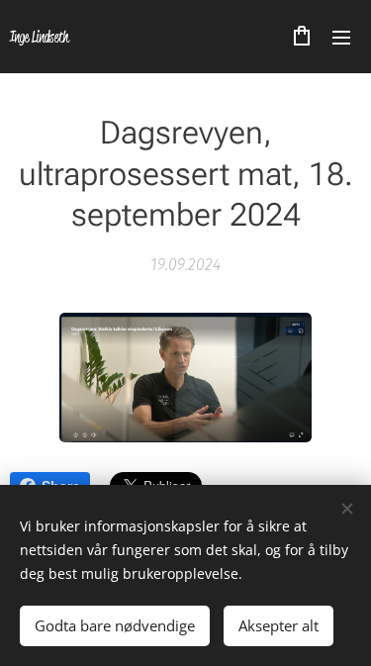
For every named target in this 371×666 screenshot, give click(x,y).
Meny (341, 36)
